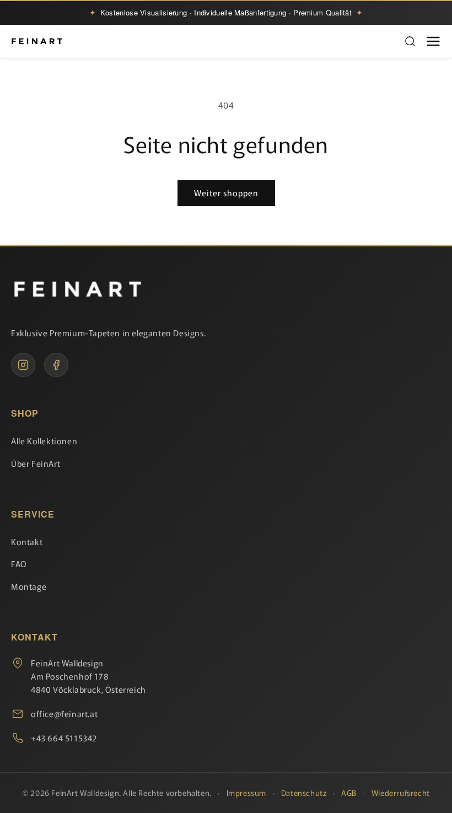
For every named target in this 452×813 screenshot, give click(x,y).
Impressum (246, 792)
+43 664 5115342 (64, 738)
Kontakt (26, 541)
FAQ (19, 563)
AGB (349, 792)
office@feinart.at (64, 713)
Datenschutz (304, 792)
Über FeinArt (35, 463)
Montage (28, 586)
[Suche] (410, 41)
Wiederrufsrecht (401, 792)
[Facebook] (56, 365)
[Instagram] (23, 365)
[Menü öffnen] (433, 41)
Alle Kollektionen (44, 440)
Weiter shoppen (226, 192)
